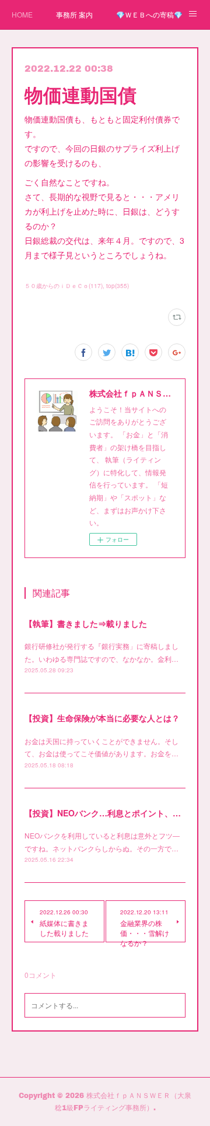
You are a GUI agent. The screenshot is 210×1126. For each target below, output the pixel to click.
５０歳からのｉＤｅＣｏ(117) (63, 286)
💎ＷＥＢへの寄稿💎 (149, 14)
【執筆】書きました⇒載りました (85, 623)
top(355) (117, 286)
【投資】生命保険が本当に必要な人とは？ (102, 718)
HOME (22, 14)
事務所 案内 (74, 14)
